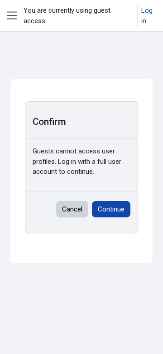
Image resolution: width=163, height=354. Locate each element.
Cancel (72, 209)
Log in (147, 15)
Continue (111, 209)
